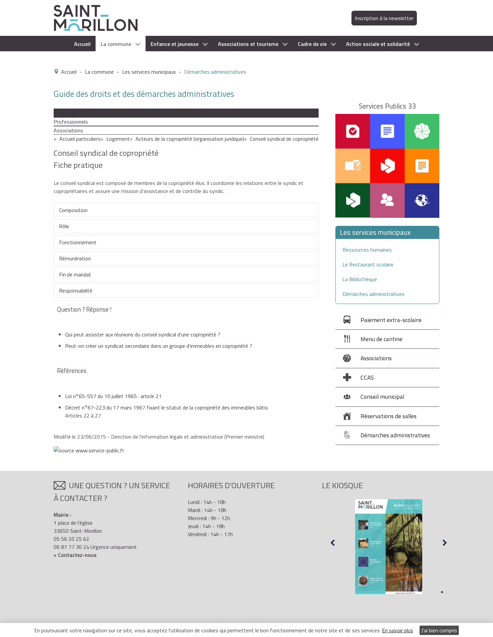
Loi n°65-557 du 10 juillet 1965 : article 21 (113, 396)
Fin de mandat (75, 274)
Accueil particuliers (80, 139)
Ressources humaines (367, 250)
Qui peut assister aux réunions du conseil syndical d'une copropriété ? (142, 334)
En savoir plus (397, 630)
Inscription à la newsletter (384, 18)
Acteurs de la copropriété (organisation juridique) (189, 139)
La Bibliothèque (359, 279)
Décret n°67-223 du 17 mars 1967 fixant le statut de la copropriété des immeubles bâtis (166, 407)
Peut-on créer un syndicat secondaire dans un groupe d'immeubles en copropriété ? (158, 346)
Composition (73, 210)
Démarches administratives (373, 294)
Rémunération (75, 258)
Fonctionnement (78, 242)
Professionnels (71, 122)
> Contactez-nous (75, 555)
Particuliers (66, 113)
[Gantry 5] (96, 17)
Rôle (64, 226)
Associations (68, 130)
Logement (118, 139)
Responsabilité (75, 290)
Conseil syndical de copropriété (284, 139)
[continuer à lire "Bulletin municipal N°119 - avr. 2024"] (388, 546)
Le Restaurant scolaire (367, 264)
